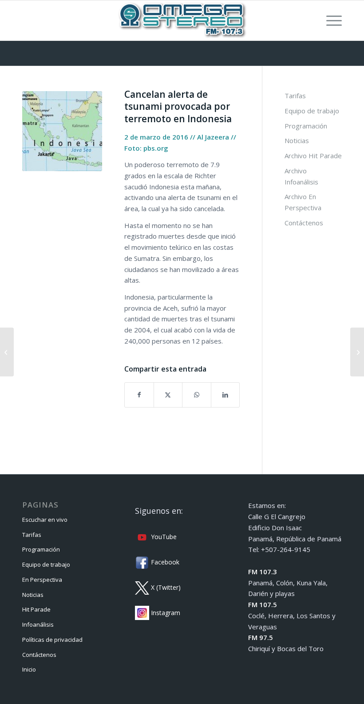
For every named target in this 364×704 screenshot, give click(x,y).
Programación (306, 125)
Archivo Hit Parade (313, 155)
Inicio (29, 669)
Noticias (297, 140)
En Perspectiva (42, 580)
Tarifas (295, 95)
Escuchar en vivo (44, 520)
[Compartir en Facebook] (139, 395)
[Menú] (329, 20)
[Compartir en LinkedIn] (225, 395)
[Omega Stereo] (182, 20)
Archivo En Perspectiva (303, 202)
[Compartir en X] (168, 395)
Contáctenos (304, 222)
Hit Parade (36, 609)
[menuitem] (329, 20)
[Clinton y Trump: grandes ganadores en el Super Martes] (7, 352)
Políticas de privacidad (52, 640)
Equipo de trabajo (312, 110)
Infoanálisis (38, 624)
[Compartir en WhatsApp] (196, 395)
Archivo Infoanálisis (301, 176)
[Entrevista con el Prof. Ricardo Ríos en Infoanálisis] (357, 352)
